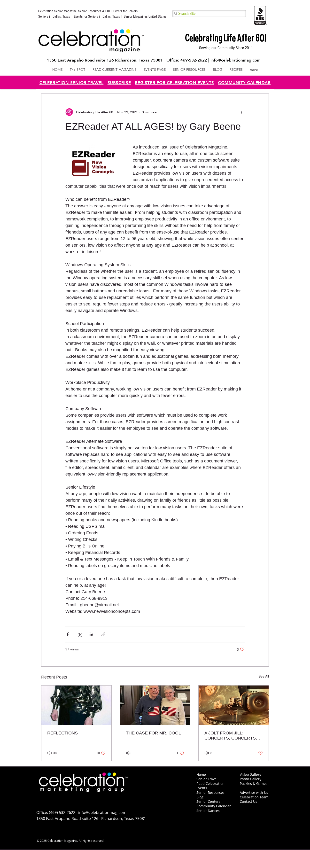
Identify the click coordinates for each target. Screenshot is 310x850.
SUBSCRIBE (119, 82)
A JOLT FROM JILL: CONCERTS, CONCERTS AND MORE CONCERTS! (230, 736)
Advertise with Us (254, 792)
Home (201, 774)
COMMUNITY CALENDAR (244, 82)
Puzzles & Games (253, 783)
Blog (199, 797)
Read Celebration (210, 783)
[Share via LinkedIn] (91, 634)
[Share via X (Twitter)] (79, 634)
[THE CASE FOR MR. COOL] (155, 705)
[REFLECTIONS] (76, 705)
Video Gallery (250, 774)
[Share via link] (103, 634)
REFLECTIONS (62, 733)
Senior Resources (210, 792)
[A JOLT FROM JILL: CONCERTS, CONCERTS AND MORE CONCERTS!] (234, 705)
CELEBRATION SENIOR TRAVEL (71, 82)
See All (263, 676)
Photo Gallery (250, 779)
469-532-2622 (193, 60)
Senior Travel (206, 779)
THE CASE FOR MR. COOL (153, 733)
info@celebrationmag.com (235, 60)
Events (201, 788)
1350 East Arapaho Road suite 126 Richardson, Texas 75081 (105, 60)
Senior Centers (208, 801)
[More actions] (242, 112)
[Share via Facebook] (67, 634)
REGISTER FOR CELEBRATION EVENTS (174, 82)
